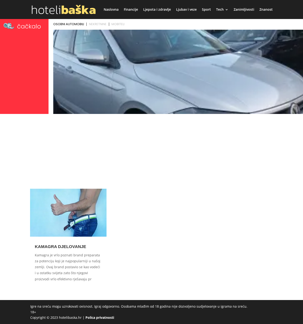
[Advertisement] (151, 151)
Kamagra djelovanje (60, 246)
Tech (220, 10)
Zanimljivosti (244, 10)
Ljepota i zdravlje (157, 10)
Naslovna (111, 10)
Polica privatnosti (99, 317)
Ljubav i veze (186, 10)
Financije (131, 10)
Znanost (266, 10)
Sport (206, 10)
